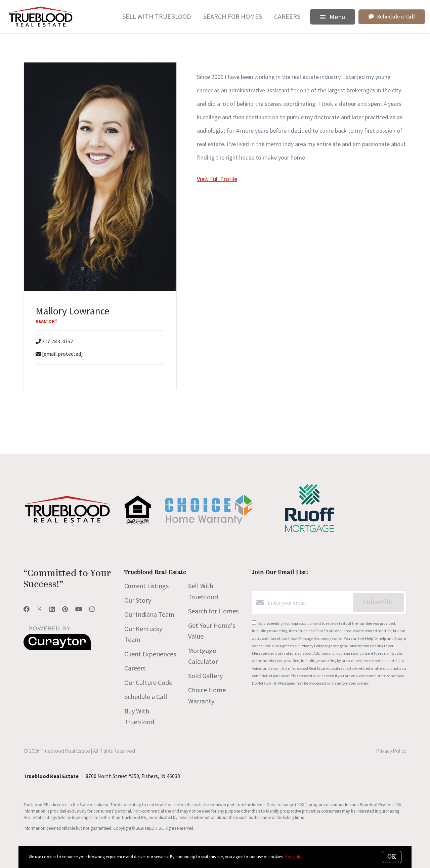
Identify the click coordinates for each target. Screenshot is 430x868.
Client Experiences (150, 654)
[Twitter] (39, 609)
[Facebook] (27, 609)
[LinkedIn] (52, 609)
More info (293, 857)
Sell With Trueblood (156, 16)
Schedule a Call (145, 696)
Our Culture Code (148, 682)
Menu (336, 16)
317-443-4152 (57, 341)
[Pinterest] (65, 609)
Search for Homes (232, 16)
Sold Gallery (205, 675)
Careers (287, 16)
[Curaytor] (57, 648)
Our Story (137, 600)
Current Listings (146, 585)
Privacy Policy (312, 645)
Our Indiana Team (149, 614)
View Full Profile (217, 179)
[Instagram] (92, 609)
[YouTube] (78, 609)
